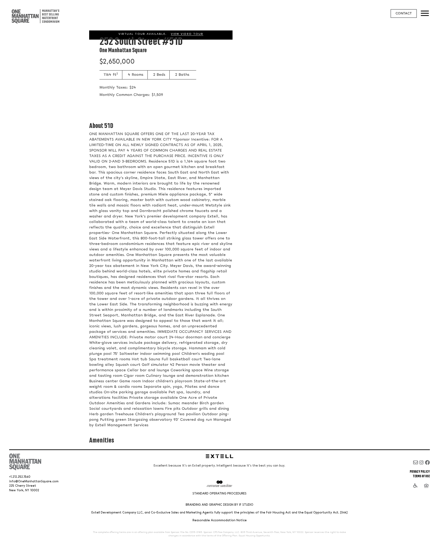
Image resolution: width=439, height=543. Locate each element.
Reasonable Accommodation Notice (220, 520)
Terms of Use (421, 476)
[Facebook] (427, 462)
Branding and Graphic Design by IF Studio (219, 505)
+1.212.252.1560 (19, 477)
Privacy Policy (420, 472)
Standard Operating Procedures (219, 493)
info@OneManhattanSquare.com (34, 481)
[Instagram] (421, 462)
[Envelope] (415, 462)
